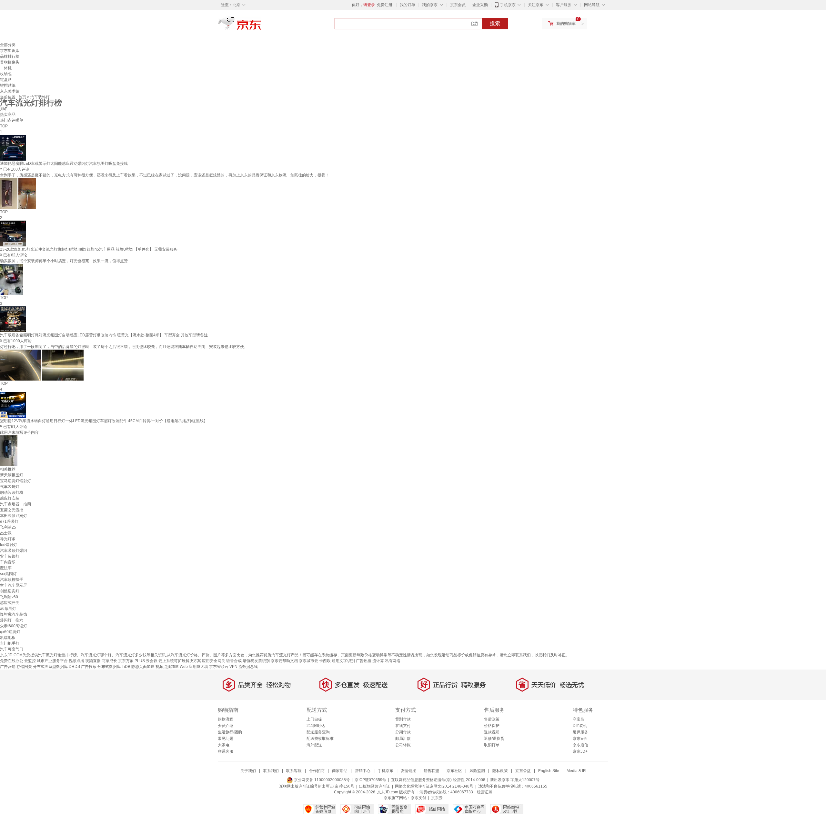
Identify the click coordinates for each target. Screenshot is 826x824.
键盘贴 (6, 79)
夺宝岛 (578, 719)
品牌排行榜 (9, 56)
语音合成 (234, 661)
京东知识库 (9, 50)
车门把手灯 (9, 643)
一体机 (6, 68)
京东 (261, 25)
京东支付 (418, 798)
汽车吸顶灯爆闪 (13, 550)
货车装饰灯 (9, 556)
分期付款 (403, 732)
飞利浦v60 (9, 597)
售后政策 (491, 719)
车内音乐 (7, 562)
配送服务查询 (318, 732)
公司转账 (403, 745)
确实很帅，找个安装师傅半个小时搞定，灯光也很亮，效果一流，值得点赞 (64, 261)
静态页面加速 (143, 666)
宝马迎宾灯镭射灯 (15, 481)
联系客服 (225, 751)
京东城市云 (308, 661)
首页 (22, 97)
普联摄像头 (9, 62)
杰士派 (6, 533)
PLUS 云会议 (146, 661)
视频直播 (93, 661)
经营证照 (484, 792)
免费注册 (384, 5)
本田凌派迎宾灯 (13, 515)
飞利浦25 (8, 527)
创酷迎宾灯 (9, 591)
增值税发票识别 (256, 661)
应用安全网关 (213, 661)
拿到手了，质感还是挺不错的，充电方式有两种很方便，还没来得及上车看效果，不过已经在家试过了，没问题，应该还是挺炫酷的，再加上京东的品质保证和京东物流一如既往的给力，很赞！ (164, 175)
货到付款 (403, 719)
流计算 (378, 661)
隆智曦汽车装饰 (13, 614)
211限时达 (316, 725)
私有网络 (392, 661)
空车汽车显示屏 (13, 585)
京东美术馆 (9, 91)
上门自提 (314, 719)
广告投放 (88, 666)
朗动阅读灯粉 (11, 492)
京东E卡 (580, 738)
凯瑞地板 (7, 637)
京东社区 (454, 771)
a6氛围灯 (8, 608)
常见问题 (225, 738)
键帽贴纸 (7, 85)
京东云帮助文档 (284, 661)
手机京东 (508, 5)
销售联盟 (431, 771)
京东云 (437, 798)
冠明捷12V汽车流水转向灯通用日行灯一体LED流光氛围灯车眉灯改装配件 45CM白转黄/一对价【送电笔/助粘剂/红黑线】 (103, 421)
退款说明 (491, 732)
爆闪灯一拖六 (11, 620)
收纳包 (6, 74)
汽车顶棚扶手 (11, 579)
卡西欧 (325, 661)
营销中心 (362, 771)
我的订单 (407, 5)
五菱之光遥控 (11, 510)
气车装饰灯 (9, 486)
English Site (548, 771)
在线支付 (403, 725)
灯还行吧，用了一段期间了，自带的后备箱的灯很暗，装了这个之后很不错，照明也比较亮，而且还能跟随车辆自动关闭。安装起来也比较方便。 (124, 346)
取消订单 (491, 745)
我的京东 (430, 5)
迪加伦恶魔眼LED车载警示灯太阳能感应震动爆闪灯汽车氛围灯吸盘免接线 (64, 163)
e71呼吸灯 (9, 521)
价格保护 (491, 725)
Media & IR (576, 771)
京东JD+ (580, 751)
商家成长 (109, 661)
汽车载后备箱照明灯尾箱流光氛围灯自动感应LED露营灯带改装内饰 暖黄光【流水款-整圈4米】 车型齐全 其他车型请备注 (104, 335)
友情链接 (408, 771)
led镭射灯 (8, 544)
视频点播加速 (167, 666)
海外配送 (314, 745)
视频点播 (76, 661)
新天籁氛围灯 (11, 475)
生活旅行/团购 (230, 732)
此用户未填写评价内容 (19, 432)
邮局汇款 (403, 738)
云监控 (30, 661)
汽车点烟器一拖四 (15, 504)
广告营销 (7, 666)
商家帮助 (340, 771)
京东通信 (580, 745)
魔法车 (6, 568)
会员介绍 (225, 725)
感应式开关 (9, 603)
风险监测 (477, 771)
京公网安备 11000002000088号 (321, 780)
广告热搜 (363, 661)
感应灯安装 (9, 498)
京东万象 (126, 661)
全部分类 (7, 45)
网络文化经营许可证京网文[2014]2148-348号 (434, 786)
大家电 (223, 745)
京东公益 (523, 771)
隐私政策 (500, 771)
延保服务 (580, 732)
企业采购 (480, 5)
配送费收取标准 (320, 738)
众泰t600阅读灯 (13, 626)
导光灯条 (7, 539)
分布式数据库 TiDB (113, 666)
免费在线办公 (11, 661)
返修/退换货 (494, 738)
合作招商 (317, 771)
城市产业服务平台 (52, 661)
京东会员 (458, 5)
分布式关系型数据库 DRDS (56, 666)
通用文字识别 (343, 661)
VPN (233, 666)
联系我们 (271, 771)
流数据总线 (248, 666)
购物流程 (225, 719)
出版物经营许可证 (374, 786)
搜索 (495, 23)
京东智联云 (218, 666)
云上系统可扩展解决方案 (179, 661)
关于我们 (248, 771)
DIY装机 (580, 725)
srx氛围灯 (8, 573)
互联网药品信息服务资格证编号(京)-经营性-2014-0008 (438, 780)
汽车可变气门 (11, 649)
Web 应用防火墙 (194, 666)
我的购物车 (566, 23)
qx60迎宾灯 (10, 632)
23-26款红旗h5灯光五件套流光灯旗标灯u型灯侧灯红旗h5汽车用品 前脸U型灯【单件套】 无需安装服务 (88, 249)
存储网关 (24, 666)
